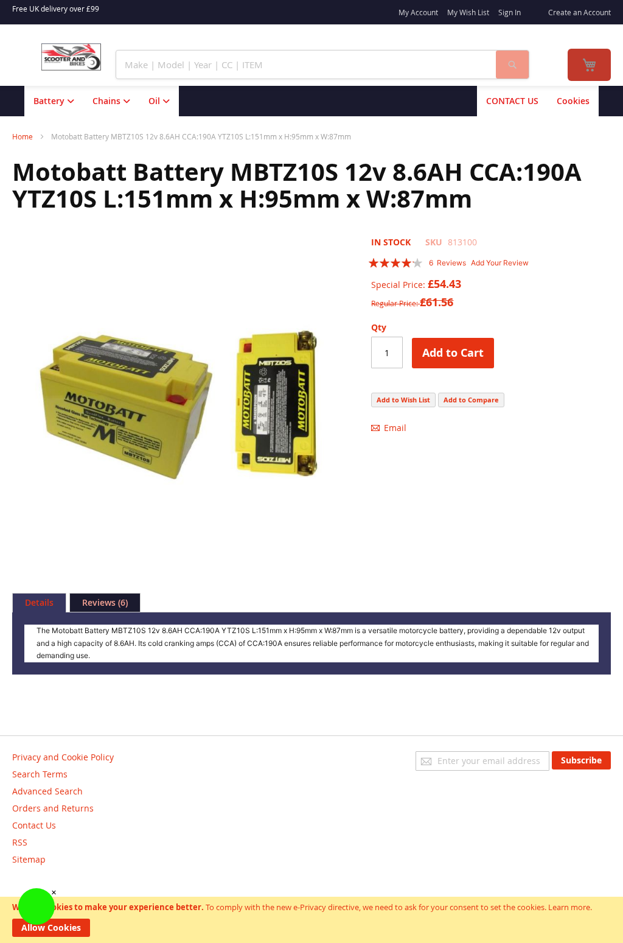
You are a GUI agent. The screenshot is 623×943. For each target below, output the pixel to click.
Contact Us (34, 825)
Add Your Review (500, 262)
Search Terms (40, 774)
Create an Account (579, 12)
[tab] (39, 602)
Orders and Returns (53, 808)
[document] (311, 920)
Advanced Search (47, 791)
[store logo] (71, 57)
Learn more (569, 907)
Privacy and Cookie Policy (63, 757)
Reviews (103, 602)
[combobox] (306, 65)
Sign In (509, 12)
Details (39, 602)
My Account (418, 12)
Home (22, 136)
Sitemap (29, 859)
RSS (19, 842)
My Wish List (468, 12)
